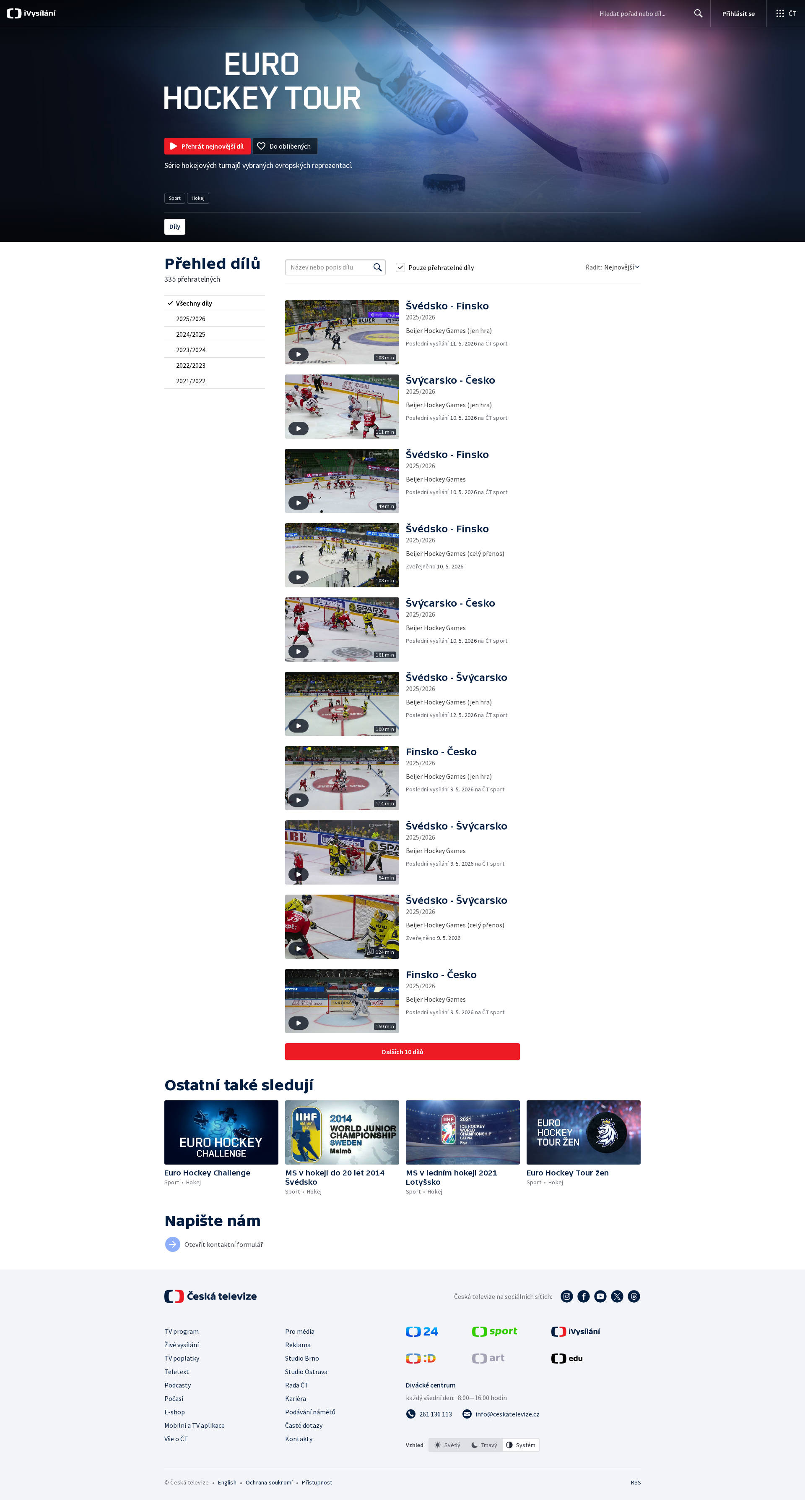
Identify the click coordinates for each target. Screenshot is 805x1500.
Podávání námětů (310, 1412)
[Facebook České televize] (583, 1296)
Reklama (298, 1344)
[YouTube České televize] (600, 1296)
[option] (447, 1445)
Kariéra (295, 1398)
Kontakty (298, 1439)
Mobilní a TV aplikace (194, 1425)
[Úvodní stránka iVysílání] (39, 13)
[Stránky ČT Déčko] (421, 1361)
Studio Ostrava (306, 1371)
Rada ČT (297, 1385)
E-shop (174, 1412)
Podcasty (177, 1385)
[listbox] (484, 1445)
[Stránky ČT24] (422, 1334)
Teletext (176, 1371)
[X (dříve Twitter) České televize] (617, 1296)
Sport (175, 198)
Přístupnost (317, 1482)
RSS (636, 1482)
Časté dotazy (303, 1425)
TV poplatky (181, 1358)
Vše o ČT (176, 1439)
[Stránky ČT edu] (566, 1361)
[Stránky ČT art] (488, 1361)
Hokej (198, 198)
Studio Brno (302, 1358)
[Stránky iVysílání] (575, 1334)
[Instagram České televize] (567, 1296)
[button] (345, 332)
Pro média (299, 1331)
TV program (181, 1331)
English (227, 1482)
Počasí (173, 1398)
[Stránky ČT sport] (494, 1334)
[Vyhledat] (377, 267)
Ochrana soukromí (269, 1482)
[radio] (214, 303)
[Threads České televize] (634, 1296)
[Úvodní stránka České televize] (211, 1296)
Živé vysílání (181, 1344)
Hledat (698, 13)
